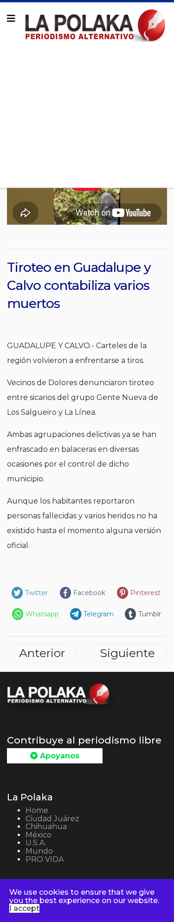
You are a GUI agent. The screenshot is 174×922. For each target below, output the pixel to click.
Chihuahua (46, 826)
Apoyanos (58, 755)
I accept (24, 908)
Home (37, 810)
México (39, 834)
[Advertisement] (87, 111)
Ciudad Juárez (52, 818)
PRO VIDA (45, 859)
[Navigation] (11, 18)
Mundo (39, 851)
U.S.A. (36, 842)
